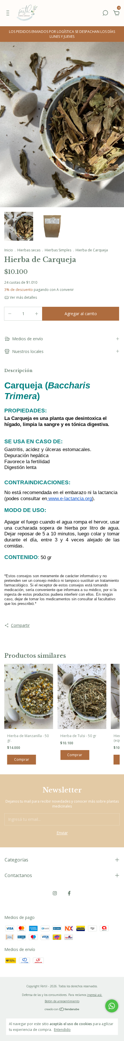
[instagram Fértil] (54, 893)
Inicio (8, 250)
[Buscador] (105, 13)
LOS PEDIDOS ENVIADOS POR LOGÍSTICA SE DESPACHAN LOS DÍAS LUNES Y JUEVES (62, 34)
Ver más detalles (23, 297)
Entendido (62, 1029)
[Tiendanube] (62, 1009)
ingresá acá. (94, 995)
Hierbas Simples (58, 250)
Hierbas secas (28, 250)
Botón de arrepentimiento (62, 1001)
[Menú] (8, 13)
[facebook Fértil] (69, 893)
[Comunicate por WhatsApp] (111, 1005)
